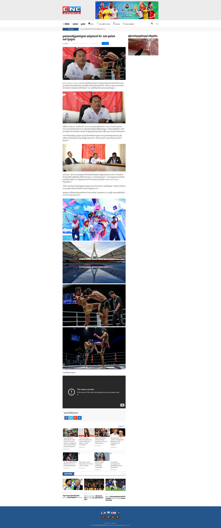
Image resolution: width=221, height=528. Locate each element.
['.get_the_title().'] (73, 484)
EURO (117, 24)
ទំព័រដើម (66, 24)
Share (106, 43)
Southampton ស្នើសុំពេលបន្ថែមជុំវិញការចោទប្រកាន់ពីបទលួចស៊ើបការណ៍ (114, 499)
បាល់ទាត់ (75, 24)
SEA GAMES (129, 24)
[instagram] (108, 517)
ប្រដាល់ (83, 24)
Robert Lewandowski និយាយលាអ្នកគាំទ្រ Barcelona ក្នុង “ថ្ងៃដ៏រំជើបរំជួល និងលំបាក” (72, 498)
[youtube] (113, 517)
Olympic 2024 (104, 24)
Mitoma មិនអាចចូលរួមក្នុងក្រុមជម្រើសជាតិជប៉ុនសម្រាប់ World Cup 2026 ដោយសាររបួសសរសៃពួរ (94, 498)
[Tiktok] (117, 517)
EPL (92, 24)
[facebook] (103, 517)
